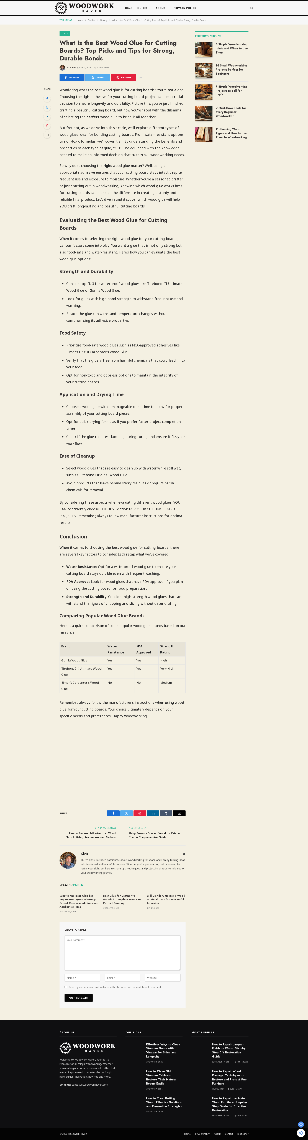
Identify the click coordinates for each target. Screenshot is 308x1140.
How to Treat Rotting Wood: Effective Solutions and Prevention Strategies (164, 1102)
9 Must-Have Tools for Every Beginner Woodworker (231, 112)
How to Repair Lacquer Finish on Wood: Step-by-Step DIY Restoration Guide (229, 1051)
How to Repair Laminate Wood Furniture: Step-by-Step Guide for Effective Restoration (229, 1104)
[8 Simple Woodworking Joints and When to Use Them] (203, 49)
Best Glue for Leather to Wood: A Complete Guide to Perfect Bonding (122, 899)
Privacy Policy (185, 8)
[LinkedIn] (47, 116)
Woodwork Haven (77, 1133)
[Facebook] (47, 98)
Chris (73, 67)
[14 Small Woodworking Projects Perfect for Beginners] (203, 70)
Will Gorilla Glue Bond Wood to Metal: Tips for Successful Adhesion (166, 899)
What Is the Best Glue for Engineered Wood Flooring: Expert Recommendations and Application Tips (79, 901)
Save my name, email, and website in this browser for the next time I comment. (115, 987)
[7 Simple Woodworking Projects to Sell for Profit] (203, 92)
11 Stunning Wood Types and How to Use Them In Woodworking (231, 133)
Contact (229, 1133)
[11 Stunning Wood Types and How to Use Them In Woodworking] (203, 134)
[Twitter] (47, 107)
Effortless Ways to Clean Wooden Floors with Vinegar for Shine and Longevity (163, 1051)
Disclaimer (242, 1133)
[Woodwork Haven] (85, 8)
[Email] (47, 134)
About (161, 8)
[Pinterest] (47, 125)
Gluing (65, 33)
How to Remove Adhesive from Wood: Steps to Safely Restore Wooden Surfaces (91, 835)
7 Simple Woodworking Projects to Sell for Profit (231, 91)
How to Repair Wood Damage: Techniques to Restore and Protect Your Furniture (229, 1077)
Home (128, 8)
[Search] (251, 8)
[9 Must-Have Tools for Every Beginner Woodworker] (203, 113)
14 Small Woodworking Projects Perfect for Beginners (231, 70)
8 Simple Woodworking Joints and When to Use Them (232, 48)
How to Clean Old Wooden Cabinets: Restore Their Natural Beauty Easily (161, 1077)
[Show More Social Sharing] (140, 77)
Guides (142, 8)
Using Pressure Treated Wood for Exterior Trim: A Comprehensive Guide (155, 835)
